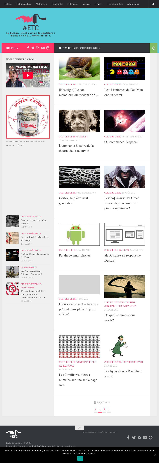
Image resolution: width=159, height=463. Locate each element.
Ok (80, 458)
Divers (98, 3)
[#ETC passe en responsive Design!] (124, 234)
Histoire (7, 3)
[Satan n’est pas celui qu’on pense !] (12, 221)
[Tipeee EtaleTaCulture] (28, 137)
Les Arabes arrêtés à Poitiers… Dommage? (31, 272)
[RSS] (38, 48)
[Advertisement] (28, 185)
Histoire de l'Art (133, 362)
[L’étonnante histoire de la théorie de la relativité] (79, 121)
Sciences (86, 3)
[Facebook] (28, 48)
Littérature (72, 3)
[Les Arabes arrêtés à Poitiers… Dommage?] (12, 272)
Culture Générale (31, 216)
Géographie (57, 3)
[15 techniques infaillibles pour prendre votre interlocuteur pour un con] (12, 289)
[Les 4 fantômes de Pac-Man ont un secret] (124, 68)
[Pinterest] (48, 48)
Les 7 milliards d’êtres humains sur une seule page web (78, 379)
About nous (133, 3)
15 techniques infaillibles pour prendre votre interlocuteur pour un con (33, 294)
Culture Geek (67, 84)
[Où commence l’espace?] (124, 121)
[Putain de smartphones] (79, 234)
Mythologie (41, 3)
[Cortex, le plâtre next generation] (79, 177)
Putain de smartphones (74, 255)
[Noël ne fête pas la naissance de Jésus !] (12, 255)
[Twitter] (33, 48)
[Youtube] (43, 48)
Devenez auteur (115, 3)
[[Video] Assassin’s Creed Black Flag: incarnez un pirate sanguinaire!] (124, 177)
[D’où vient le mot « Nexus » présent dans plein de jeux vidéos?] (79, 284)
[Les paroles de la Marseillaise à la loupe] (12, 238)
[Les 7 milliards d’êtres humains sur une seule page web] (79, 346)
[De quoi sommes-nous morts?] (124, 286)
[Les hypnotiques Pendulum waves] (124, 346)
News (126, 249)
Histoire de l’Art (24, 3)
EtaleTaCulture (39, 446)
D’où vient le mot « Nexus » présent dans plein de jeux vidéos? (78, 309)
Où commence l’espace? (121, 141)
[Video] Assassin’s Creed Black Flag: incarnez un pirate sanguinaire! (121, 203)
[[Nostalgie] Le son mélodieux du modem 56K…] (79, 68)
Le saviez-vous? (127, 305)
